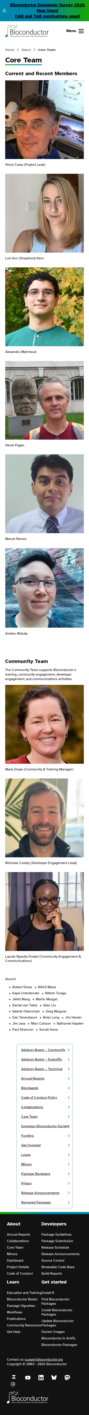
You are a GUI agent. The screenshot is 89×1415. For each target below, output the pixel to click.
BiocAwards (29, 1088)
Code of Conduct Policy (39, 1097)
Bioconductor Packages (59, 1345)
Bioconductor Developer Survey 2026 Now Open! (47, 7)
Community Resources (24, 1325)
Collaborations (32, 1107)
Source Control (52, 1260)
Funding (27, 1136)
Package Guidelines (56, 1234)
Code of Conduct (20, 1273)
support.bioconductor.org (44, 1359)
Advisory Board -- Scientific (41, 1059)
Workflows (14, 1312)
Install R (47, 1293)
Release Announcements (40, 1193)
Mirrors (26, 1164)
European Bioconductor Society (45, 1126)
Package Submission (57, 1241)
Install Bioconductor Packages (56, 1312)
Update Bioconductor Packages (57, 1323)
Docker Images (53, 1332)
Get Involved (31, 1145)
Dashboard (15, 1260)
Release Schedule (55, 1247)
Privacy (26, 1183)
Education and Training (24, 1293)
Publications (16, 1319)
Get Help (13, 1332)
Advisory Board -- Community (43, 1050)
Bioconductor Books (22, 1299)
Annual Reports (32, 1078)
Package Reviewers (35, 1174)
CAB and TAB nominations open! (47, 16)
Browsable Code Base (58, 1267)
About (26, 50)
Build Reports (51, 1273)
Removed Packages (36, 1202)
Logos (26, 1155)
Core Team (29, 1116)
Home (9, 50)
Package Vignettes (21, 1306)
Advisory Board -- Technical (41, 1069)
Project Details (18, 1267)
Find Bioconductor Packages (55, 1301)
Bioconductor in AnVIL (58, 1338)
